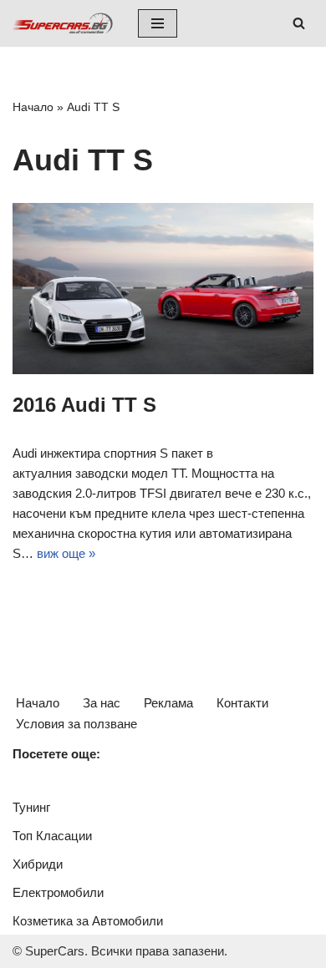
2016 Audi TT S (84, 404)
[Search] (299, 23)
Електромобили (58, 892)
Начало (33, 107)
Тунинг (31, 807)
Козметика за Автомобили (88, 921)
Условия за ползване (76, 724)
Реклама (168, 703)
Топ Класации (52, 836)
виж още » (66, 553)
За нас (101, 703)
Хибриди (38, 864)
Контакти (242, 703)
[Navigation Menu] (157, 23)
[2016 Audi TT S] (163, 288)
